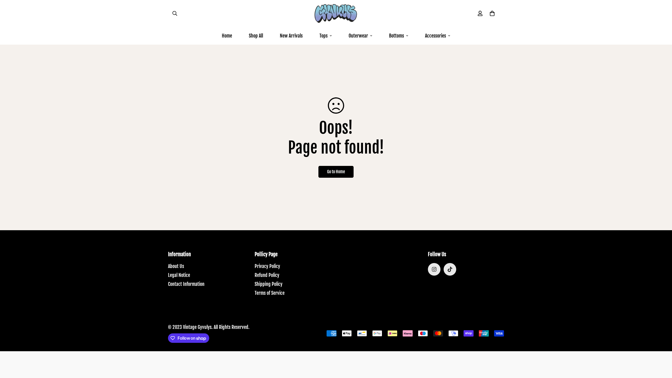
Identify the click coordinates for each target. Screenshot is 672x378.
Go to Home (336, 171)
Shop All (256, 36)
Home (227, 36)
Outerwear (358, 36)
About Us (176, 266)
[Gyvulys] (336, 13)
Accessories (435, 36)
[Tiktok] (450, 269)
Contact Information (186, 284)
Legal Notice (179, 275)
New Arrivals (291, 36)
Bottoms (396, 36)
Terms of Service (270, 293)
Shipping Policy (268, 284)
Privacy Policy (267, 266)
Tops (323, 36)
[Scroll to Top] (662, 349)
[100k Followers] (434, 269)
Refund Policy (267, 275)
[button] (492, 13)
